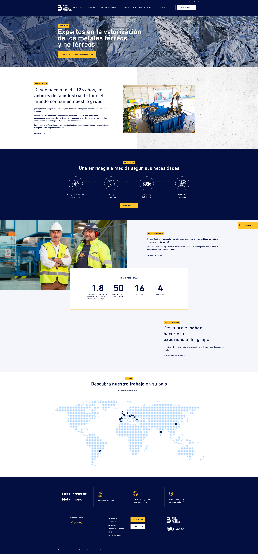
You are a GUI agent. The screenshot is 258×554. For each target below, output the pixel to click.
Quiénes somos (78, 8)
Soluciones (111, 525)
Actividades (92, 8)
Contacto (248, 225)
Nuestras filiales (145, 8)
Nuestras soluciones (108, 8)
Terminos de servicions (101, 550)
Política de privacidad (75, 550)
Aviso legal (61, 550)
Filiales (110, 532)
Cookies (87, 550)
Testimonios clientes (128, 8)
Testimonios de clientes (116, 528)
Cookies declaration (114, 535)
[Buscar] (157, 8)
